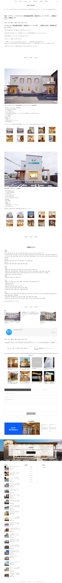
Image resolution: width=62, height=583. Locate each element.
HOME (16, 1)
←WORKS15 (26, 57)
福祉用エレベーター (48, 342)
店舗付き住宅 (42, 342)
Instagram (25, 1)
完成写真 (21, 342)
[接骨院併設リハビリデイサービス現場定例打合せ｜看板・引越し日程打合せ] (48, 316)
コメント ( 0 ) (17, 389)
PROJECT (9, 342)
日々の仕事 (24, 342)
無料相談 (46, 1)
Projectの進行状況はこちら (9, 121)
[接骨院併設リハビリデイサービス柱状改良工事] (31, 314)
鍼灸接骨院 (53, 342)
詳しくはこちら (31, 452)
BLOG (30, 1)
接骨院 (45, 342)
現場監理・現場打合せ (28, 342)
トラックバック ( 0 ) (44, 389)
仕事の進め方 (35, 1)
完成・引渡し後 (18, 342)
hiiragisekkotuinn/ (11, 196)
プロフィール (53, 332)
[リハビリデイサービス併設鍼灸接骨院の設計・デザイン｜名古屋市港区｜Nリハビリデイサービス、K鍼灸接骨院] (12, 316)
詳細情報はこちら (7, 118)
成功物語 (31, 479)
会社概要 (41, 1)
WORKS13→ (36, 57)
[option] (13, 429)
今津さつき (14, 342)
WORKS (20, 1)
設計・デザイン (33, 342)
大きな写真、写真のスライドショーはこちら (11, 120)
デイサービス (39, 342)
